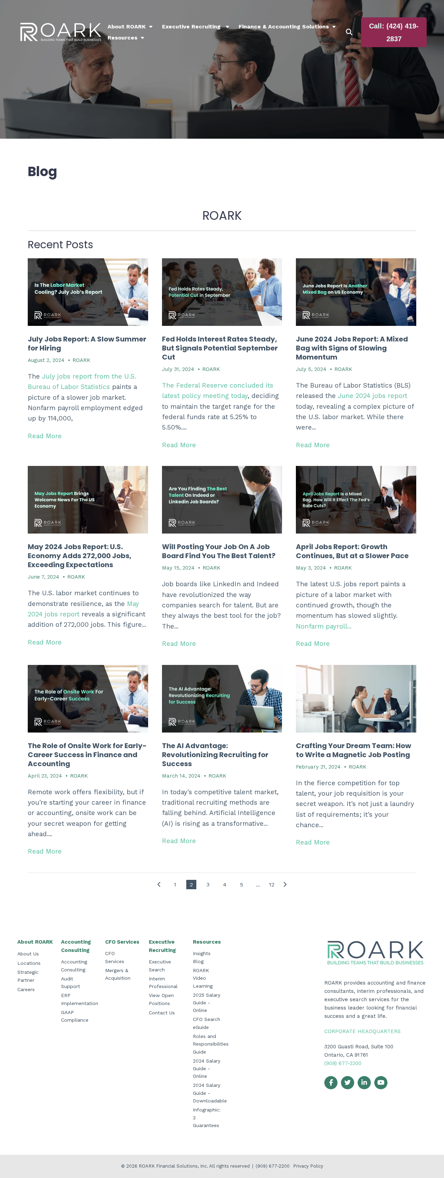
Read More (45, 436)
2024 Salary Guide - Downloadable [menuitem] (210, 1092)
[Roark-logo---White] (60, 32)
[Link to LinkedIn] (364, 1082)
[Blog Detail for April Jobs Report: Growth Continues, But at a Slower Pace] (356, 500)
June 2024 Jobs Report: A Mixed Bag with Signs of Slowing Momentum (352, 348)
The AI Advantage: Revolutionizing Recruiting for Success (215, 755)
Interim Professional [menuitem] (163, 982)
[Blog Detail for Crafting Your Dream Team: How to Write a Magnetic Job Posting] (356, 699)
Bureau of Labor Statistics (69, 387)
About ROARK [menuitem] (127, 26)
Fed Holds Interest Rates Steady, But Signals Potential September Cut (220, 348)
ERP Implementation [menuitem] (79, 999)
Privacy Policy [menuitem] (308, 1166)
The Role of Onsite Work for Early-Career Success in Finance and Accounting (87, 755)
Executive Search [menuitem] (160, 965)
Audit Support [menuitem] (70, 982)
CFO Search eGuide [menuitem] (206, 1023)
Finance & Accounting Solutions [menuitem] (284, 26)
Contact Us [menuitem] (162, 1012)
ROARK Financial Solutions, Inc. (174, 1166)
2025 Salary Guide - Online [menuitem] (206, 1002)
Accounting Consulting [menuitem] (76, 946)
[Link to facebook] (331, 1082)
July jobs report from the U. (86, 376)
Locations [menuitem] (29, 963)
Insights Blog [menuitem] (202, 957)
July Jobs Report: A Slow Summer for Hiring (87, 343)
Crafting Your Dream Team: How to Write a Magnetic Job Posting (353, 750)
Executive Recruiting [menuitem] (192, 26)
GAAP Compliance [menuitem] (74, 1016)
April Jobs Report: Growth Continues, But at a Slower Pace (352, 551)
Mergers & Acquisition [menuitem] (117, 974)
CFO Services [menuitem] (122, 942)
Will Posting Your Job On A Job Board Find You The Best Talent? (218, 551)
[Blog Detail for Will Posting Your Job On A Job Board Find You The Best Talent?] (222, 500)
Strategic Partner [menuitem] (28, 975)
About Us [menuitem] (28, 953)
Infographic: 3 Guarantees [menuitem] (207, 1117)
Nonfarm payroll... (323, 626)
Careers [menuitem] (26, 989)
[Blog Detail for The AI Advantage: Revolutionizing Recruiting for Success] (222, 699)
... (258, 884)
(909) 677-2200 (342, 1063)
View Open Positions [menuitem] (161, 999)
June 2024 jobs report (372, 396)
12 (271, 884)
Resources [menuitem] (122, 37)
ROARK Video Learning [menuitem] (203, 978)
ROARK (81, 360)
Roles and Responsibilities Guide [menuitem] (211, 1044)
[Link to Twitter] (347, 1082)
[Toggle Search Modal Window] (349, 32)
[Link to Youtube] (380, 1082)
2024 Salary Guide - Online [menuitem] (206, 1068)
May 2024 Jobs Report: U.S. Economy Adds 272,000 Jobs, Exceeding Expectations (79, 556)
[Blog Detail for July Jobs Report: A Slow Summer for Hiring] (88, 292)
